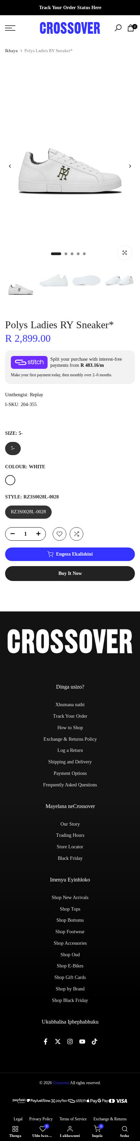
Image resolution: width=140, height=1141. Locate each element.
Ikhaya (11, 50)
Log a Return (70, 750)
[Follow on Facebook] (45, 1041)
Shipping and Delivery (70, 761)
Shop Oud (70, 954)
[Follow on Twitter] (58, 1041)
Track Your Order (70, 716)
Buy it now (70, 573)
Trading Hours (70, 835)
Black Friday (70, 858)
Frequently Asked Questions (70, 784)
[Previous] (10, 166)
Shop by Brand (70, 988)
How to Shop (70, 727)
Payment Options (70, 773)
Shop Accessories (70, 943)
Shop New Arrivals (70, 897)
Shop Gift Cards (70, 977)
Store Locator (70, 846)
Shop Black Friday (70, 1000)
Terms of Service (73, 1119)
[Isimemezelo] (70, 8)
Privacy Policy (41, 1119)
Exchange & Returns (110, 1119)
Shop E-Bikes (70, 965)
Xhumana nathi (70, 704)
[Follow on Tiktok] (94, 1041)
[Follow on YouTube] (82, 1041)
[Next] (130, 166)
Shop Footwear (70, 931)
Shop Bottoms (70, 920)
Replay (36, 394)
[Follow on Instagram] (70, 1041)
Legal (18, 1119)
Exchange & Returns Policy (70, 739)
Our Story (70, 824)
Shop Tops (70, 909)
